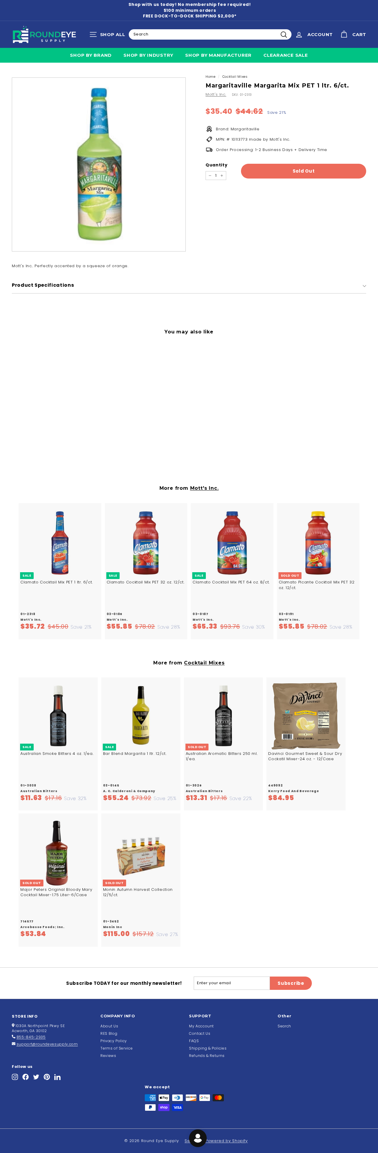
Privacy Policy (113, 1040)
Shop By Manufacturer (218, 55)
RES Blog (108, 1033)
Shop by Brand (91, 55)
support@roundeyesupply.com (47, 1044)
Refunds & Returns (207, 1055)
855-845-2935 (31, 1037)
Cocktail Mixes (235, 76)
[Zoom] (98, 164)
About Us (109, 1026)
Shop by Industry (148, 55)
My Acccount (201, 1026)
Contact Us (200, 1033)
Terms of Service (116, 1048)
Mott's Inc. (216, 94)
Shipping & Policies (208, 1048)
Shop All (109, 36)
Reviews (108, 1055)
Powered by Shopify (227, 1141)
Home (211, 76)
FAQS (194, 1040)
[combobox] (210, 34)
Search (284, 1026)
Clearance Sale (285, 55)
